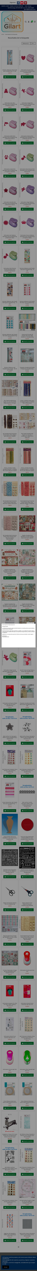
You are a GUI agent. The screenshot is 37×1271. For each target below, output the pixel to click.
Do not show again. (31, 622)
